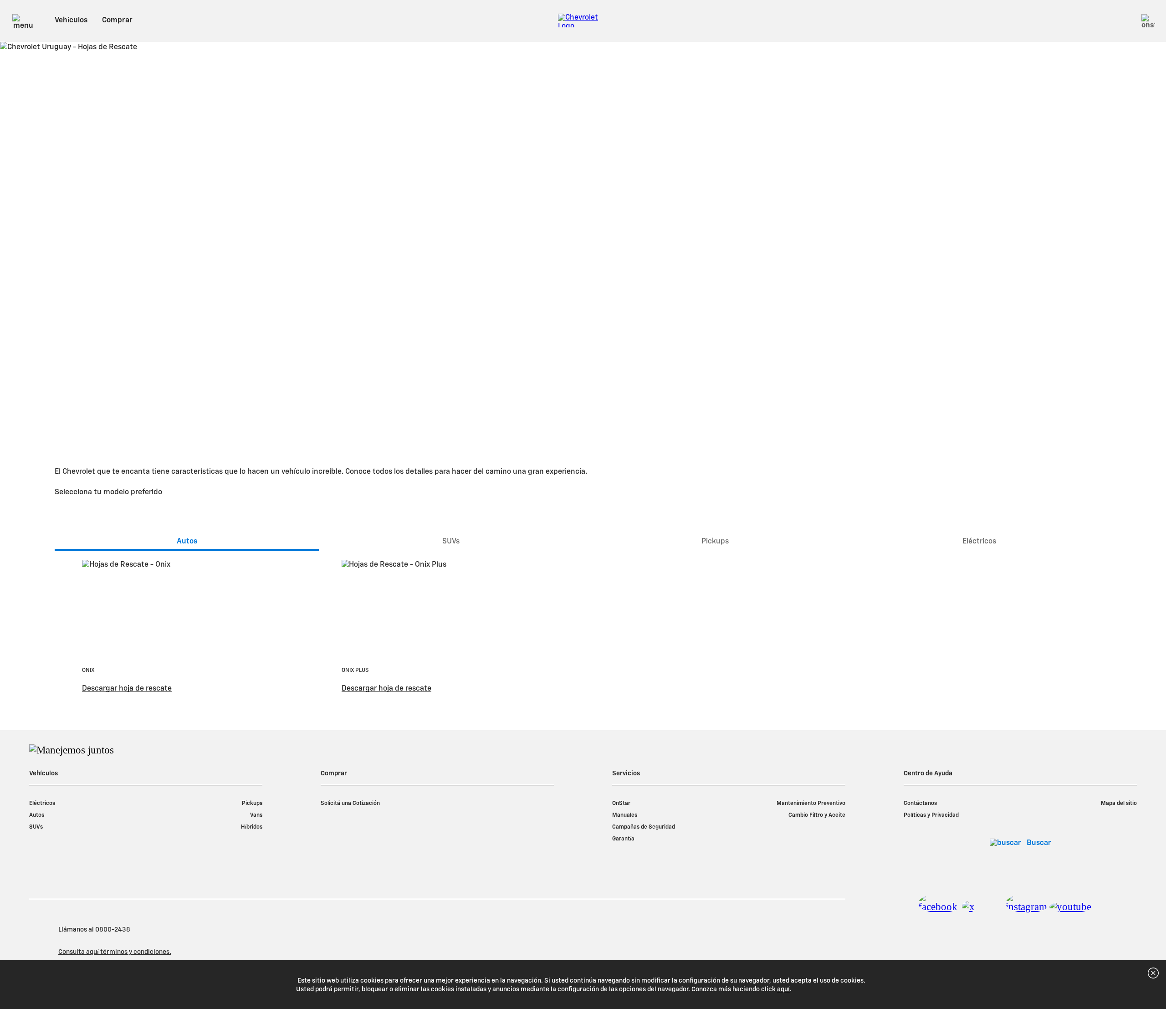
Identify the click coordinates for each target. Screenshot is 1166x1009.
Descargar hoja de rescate (127, 688)
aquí (783, 989)
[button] (1139, 985)
